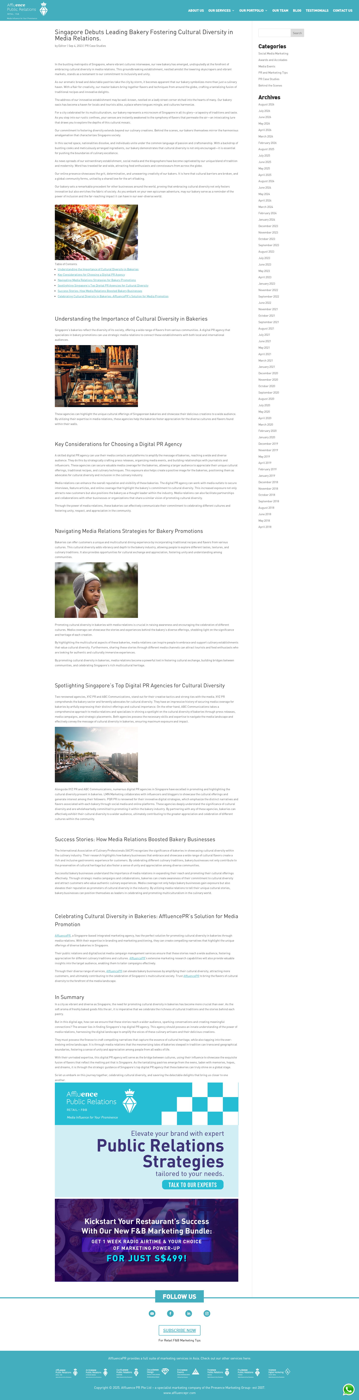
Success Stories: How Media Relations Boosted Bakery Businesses (100, 291)
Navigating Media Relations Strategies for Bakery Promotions (97, 280)
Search (297, 33)
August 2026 (266, 104)
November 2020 (268, 379)
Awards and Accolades (272, 60)
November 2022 (268, 290)
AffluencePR (63, 935)
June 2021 (264, 341)
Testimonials (317, 10)
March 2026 (265, 136)
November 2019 (268, 450)
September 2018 (268, 501)
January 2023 (266, 283)
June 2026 (264, 117)
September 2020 (268, 392)
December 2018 (268, 482)
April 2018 (264, 526)
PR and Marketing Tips (273, 72)
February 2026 (267, 142)
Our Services (219, 10)
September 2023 (268, 245)
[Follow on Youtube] (152, 1313)
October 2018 (266, 494)
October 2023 (266, 239)
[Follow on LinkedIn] (188, 1313)
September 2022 (268, 296)
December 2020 (268, 373)
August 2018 (266, 507)
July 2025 (264, 155)
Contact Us (342, 10)
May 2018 (264, 520)
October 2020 (266, 386)
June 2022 (264, 302)
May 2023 (264, 271)
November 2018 (268, 488)
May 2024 (264, 194)
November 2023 (268, 232)
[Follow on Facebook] (170, 1313)
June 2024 (264, 187)
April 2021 (264, 354)
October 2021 (266, 315)
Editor (62, 45)
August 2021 (266, 328)
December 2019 (268, 443)
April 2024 (264, 200)
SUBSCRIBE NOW (179, 1330)
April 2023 (264, 277)
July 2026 (264, 110)
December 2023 (268, 226)
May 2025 (264, 168)
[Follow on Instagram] (207, 1313)
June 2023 (264, 264)
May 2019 (264, 456)
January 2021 (266, 366)
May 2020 (264, 411)
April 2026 (264, 130)
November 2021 (268, 309)
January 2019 (266, 475)
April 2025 (264, 175)
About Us (196, 10)
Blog (297, 10)
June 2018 (264, 514)
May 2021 (264, 347)
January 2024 (266, 219)
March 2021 (265, 360)
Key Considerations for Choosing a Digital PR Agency (91, 274)
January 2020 (266, 437)
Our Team (280, 10)
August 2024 (266, 181)
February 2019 (267, 469)
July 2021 (264, 334)
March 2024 (265, 207)
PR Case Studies (95, 45)
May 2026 (264, 123)
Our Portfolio (251, 10)
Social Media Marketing (273, 53)
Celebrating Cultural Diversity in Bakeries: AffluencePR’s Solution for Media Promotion (113, 296)
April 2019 (264, 462)
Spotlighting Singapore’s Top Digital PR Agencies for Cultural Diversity (103, 285)
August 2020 (266, 398)
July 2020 (264, 405)
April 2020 (264, 418)
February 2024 (267, 213)
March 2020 (265, 424)
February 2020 (267, 430)
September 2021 (268, 322)
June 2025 (264, 162)
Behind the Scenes (270, 85)
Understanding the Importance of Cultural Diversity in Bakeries (98, 269)
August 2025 (266, 149)
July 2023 (264, 258)
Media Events (266, 66)
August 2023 (266, 251)
